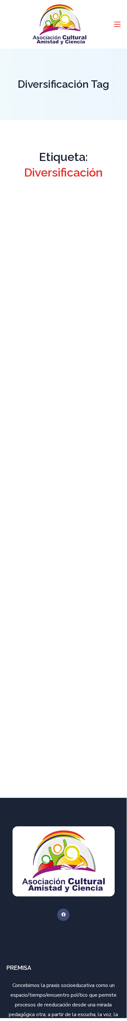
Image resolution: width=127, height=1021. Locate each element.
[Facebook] (63, 915)
